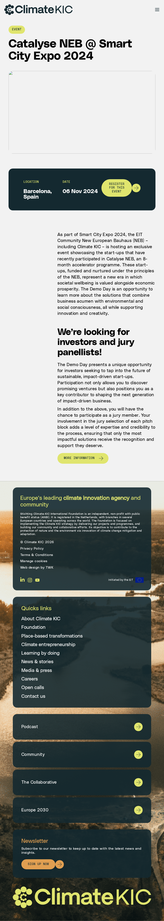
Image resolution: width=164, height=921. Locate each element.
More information (79, 458)
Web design (30, 567)
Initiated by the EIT (120, 580)
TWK (50, 567)
